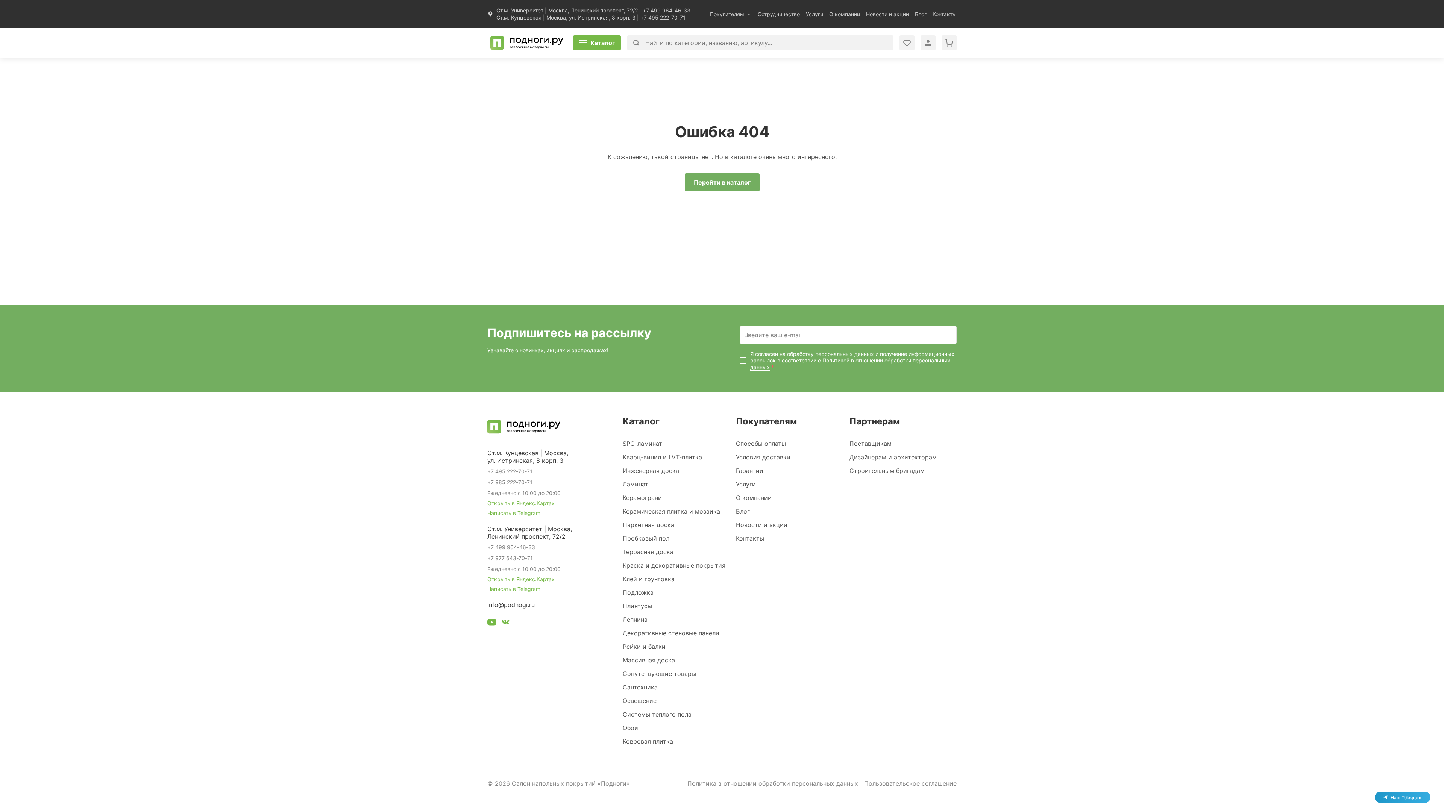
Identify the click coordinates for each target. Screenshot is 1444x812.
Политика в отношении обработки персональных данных (772, 783)
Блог (921, 14)
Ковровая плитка (648, 741)
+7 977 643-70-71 (510, 558)
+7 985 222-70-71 (509, 482)
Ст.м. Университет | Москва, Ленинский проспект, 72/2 (567, 10)
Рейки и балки (644, 646)
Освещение (640, 700)
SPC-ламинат (642, 443)
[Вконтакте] (505, 623)
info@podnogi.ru (511, 605)
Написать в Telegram (513, 513)
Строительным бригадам (887, 470)
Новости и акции (887, 14)
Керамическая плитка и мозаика (671, 511)
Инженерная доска (651, 470)
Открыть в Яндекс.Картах (521, 503)
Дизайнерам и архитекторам (893, 457)
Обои (630, 728)
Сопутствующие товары (659, 673)
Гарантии (749, 470)
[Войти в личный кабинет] (907, 42)
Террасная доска (648, 552)
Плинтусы (637, 606)
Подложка (638, 592)
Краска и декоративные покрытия (674, 565)
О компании (844, 14)
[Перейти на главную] (526, 42)
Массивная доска (649, 660)
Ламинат (635, 484)
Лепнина (635, 619)
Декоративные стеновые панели (671, 633)
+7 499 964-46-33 (666, 10)
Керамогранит (644, 497)
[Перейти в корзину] (949, 42)
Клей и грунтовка (649, 579)
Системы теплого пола (657, 714)
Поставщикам (870, 443)
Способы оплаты (761, 443)
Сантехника (640, 687)
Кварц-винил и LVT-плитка (662, 457)
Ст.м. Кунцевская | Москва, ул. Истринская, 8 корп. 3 (566, 17)
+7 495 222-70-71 (663, 17)
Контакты (945, 14)
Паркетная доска (648, 525)
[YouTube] (491, 623)
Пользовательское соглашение (910, 783)
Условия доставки (763, 457)
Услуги (814, 14)
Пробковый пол (646, 538)
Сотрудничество (779, 14)
